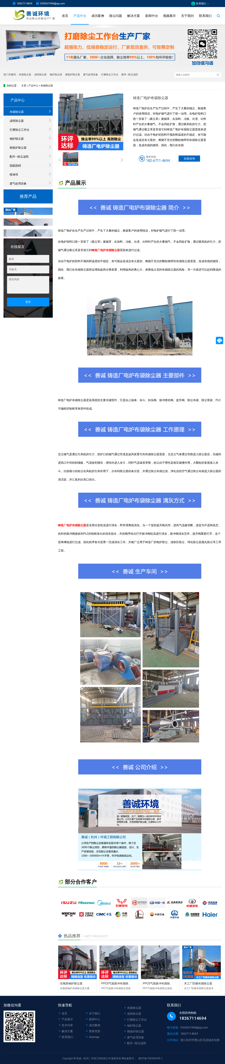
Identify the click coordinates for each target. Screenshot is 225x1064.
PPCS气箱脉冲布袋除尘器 (117, 983)
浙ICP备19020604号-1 (150, 1058)
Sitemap (94, 1037)
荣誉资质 (94, 1031)
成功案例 (97, 16)
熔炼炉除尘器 (72, 74)
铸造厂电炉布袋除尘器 (106, 250)
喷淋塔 (14, 174)
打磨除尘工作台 (109, 74)
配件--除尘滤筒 (129, 74)
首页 (65, 16)
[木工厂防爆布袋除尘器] (201, 962)
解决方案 (133, 16)
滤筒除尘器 (40, 74)
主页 (23, 85)
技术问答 (67, 1025)
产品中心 (79, 16)
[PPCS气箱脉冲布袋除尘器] (118, 962)
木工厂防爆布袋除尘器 (198, 983)
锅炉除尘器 (56, 74)
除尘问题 (115, 16)
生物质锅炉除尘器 (71, 983)
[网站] (30, 16)
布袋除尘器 (25, 74)
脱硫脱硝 (15, 165)
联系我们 (205, 16)
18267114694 (24, 3)
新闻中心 (151, 16)
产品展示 (67, 1019)
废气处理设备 (90, 74)
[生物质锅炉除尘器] (77, 962)
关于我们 (187, 16)
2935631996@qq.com (52, 3)
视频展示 (169, 16)
